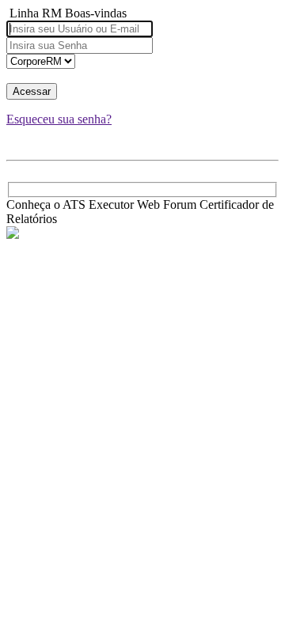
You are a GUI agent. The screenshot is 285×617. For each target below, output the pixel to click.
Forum (179, 204)
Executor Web (124, 204)
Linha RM (36, 13)
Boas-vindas (96, 13)
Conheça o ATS (46, 204)
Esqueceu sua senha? (59, 119)
